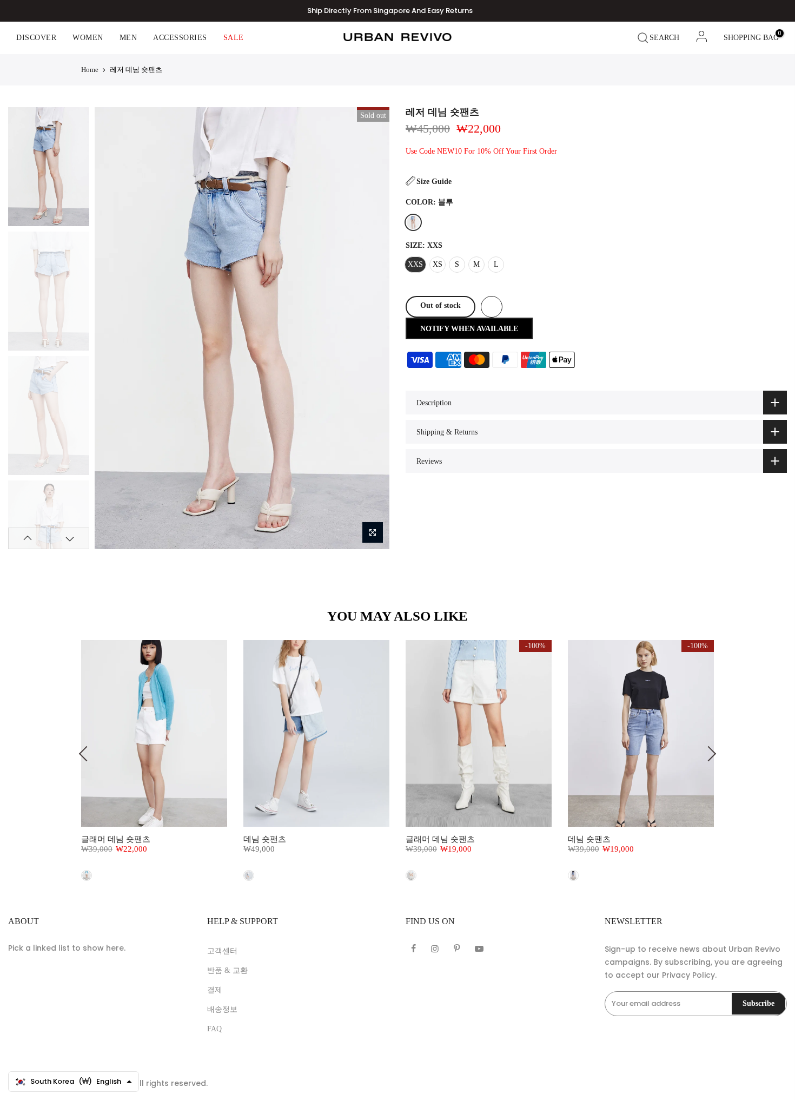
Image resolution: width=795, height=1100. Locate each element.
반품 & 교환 (227, 970)
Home (89, 69)
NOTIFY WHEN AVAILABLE (469, 329)
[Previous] (112, 327)
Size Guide (434, 181)
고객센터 (222, 951)
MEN (128, 38)
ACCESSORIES (180, 38)
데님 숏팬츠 (264, 839)
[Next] (371, 327)
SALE (233, 38)
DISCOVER (36, 38)
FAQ (214, 1029)
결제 (214, 990)
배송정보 (222, 1009)
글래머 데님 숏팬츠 (115, 839)
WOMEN (87, 38)
